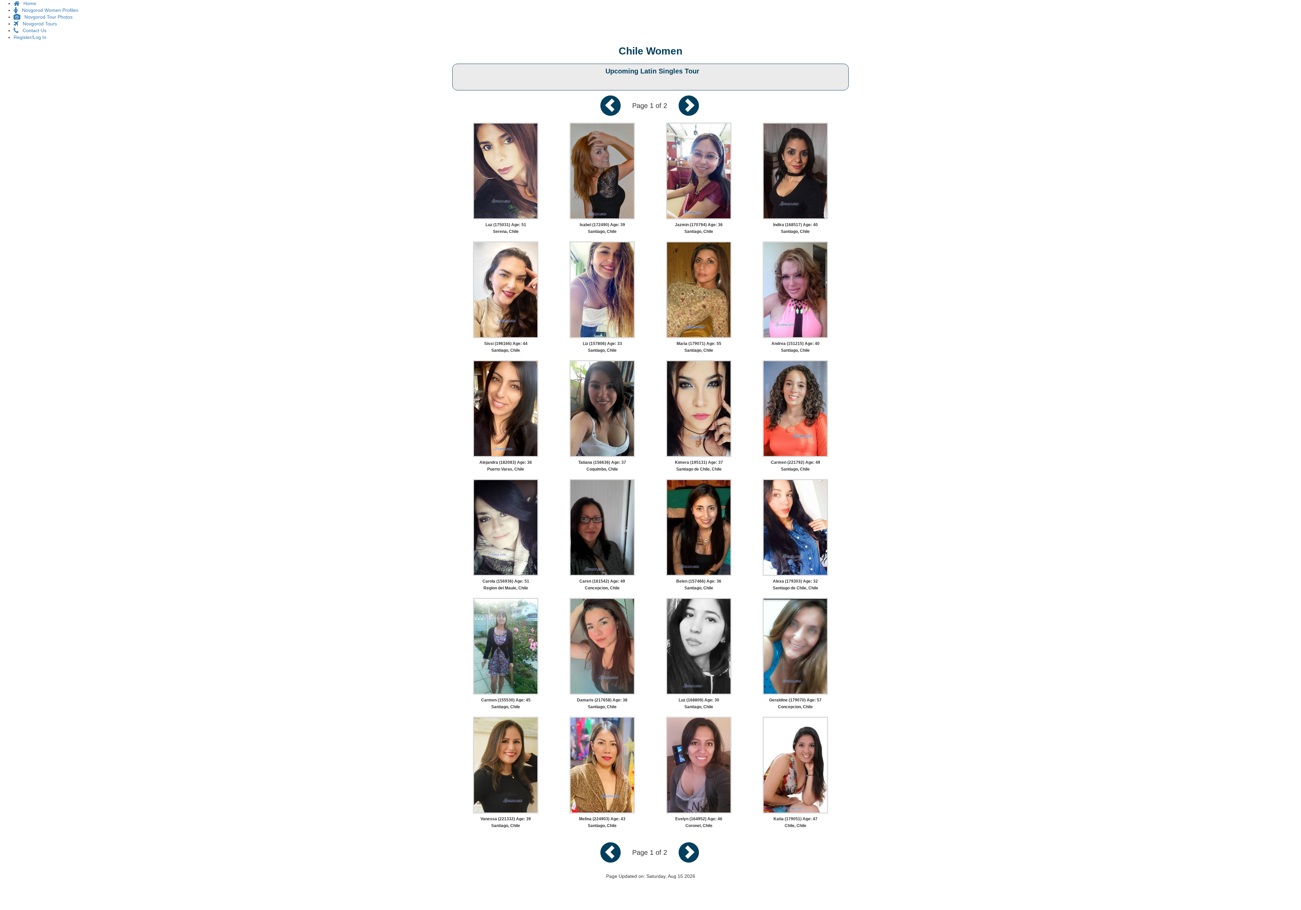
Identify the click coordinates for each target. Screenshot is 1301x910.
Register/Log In (30, 37)
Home (27, 3)
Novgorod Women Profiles (48, 10)
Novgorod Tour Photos (46, 17)
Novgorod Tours (38, 23)
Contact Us (32, 30)
